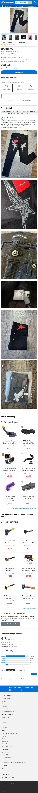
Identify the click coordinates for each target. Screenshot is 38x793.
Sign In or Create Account (14, 687)
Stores (3, 720)
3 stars (3, 660)
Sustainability (5, 709)
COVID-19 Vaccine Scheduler (9, 733)
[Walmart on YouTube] (9, 777)
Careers (4, 701)
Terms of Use (5, 752)
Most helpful (5, 674)
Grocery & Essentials (30, 6)
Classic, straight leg (25, 113)
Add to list (10, 100)
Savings (21, 6)
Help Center (29, 687)
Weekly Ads (26, 690)
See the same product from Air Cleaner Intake (24, 508)
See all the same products (30, 608)
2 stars (3, 662)
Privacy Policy (5, 755)
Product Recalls (6, 744)
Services (15, 6)
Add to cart (19, 72)
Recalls (3, 738)
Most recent (11, 670)
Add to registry (28, 100)
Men (14, 113)
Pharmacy (4, 736)
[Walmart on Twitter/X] (6, 777)
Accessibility (5, 741)
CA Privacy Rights (6, 757)
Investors (4, 706)
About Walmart (6, 698)
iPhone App (5, 768)
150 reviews (14, 44)
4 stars (3, 658)
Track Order (14, 690)
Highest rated (21, 670)
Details (14, 97)
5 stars (3, 656)
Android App (5, 771)
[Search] (30, 2)
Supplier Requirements (8, 711)
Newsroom (4, 704)
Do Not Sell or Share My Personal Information (14, 762)
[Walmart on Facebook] (3, 777)
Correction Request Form (10, 624)
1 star (3, 664)
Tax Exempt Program (7, 746)
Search (34, 674)
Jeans (18, 113)
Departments (7, 6)
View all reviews (7, 650)
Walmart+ (4, 725)
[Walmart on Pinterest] (13, 777)
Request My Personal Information (10, 760)
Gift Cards (4, 727)
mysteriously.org (17, 57)
